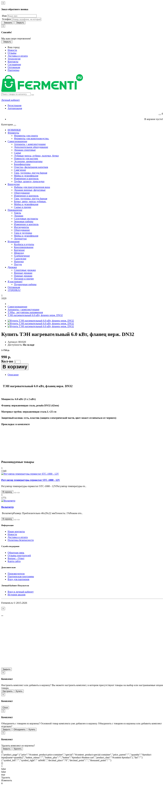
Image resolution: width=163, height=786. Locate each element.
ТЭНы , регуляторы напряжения (25, 312)
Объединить (19, 729)
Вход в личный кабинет (21, 591)
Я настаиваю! (15, 281)
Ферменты (13, 132)
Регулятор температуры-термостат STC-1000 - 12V (30, 480)
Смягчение (20, 170)
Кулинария (13, 241)
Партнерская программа (21, 576)
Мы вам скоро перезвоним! (16, 38)
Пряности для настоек (26, 158)
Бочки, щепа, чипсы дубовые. (30, 201)
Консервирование (23, 247)
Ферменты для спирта (26, 135)
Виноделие (14, 184)
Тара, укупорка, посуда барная (30, 172)
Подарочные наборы (25, 284)
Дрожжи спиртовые (25, 150)
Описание (13, 374)
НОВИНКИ (14, 130)
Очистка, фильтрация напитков (31, 167)
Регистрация (14, 105)
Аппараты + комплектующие (30, 144)
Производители (16, 573)
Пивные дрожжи (23, 275)
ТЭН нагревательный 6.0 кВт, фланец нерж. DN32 (35, 315)
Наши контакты (16, 531)
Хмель (17, 213)
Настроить (8, 691)
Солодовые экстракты (26, 218)
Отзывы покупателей (19, 555)
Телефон (6, 19)
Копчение (19, 250)
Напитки (19, 261)
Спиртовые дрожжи (25, 270)
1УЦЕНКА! (14, 290)
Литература (20, 238)
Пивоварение (15, 210)
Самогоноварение (17, 141)
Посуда (18, 264)
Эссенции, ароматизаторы (28, 161)
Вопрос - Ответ (16, 558)
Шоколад (19, 253)
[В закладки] (15, 492)
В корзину (15, 366)
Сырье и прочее (22, 207)
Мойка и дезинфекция (26, 175)
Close (5, 707)
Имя (4, 15)
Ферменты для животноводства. (31, 138)
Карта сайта (14, 561)
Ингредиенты (21, 227)
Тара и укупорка (23, 233)
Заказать (7, 22)
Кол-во (7, 361)
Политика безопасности (21, 540)
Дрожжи (18, 215)
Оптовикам (14, 287)
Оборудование (22, 192)
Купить (19, 691)
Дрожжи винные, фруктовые (30, 190)
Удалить (18, 749)
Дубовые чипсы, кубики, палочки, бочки (36, 155)
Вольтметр (7, 507)
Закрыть (20, 22)
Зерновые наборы (23, 221)
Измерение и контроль (26, 178)
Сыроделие (20, 258)
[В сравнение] (18, 492)
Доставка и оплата (18, 537)
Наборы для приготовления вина (32, 187)
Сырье (17, 152)
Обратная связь (16, 552)
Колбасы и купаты (24, 244)
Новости (12, 534)
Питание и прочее (24, 278)
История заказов (16, 594)
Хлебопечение (22, 255)
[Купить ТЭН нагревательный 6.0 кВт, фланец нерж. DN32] (41, 320)
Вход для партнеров (18, 579)
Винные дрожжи (23, 273)
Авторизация (15, 108)
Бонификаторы (22, 164)
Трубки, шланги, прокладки (29, 181)
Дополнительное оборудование (31, 147)
